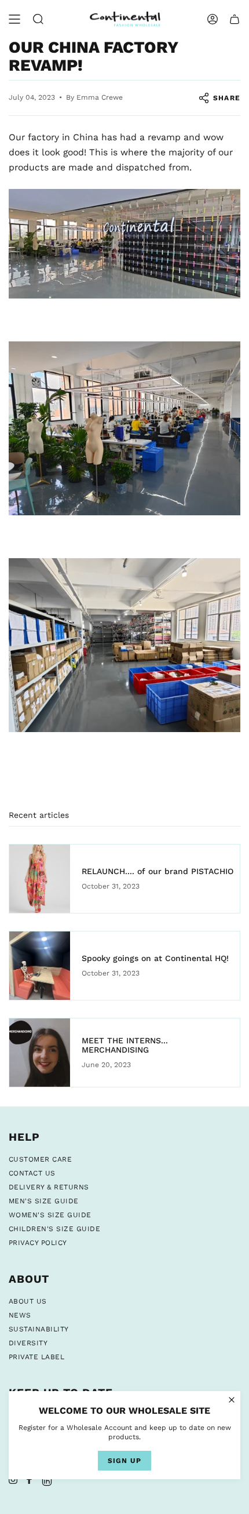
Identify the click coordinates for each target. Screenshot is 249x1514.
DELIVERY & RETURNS (49, 1187)
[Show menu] (14, 19)
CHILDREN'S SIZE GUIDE (54, 1229)
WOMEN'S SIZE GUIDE (50, 1215)
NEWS (20, 1315)
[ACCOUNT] (212, 19)
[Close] (231, 1400)
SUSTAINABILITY (39, 1329)
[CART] (234, 19)
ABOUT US (28, 1301)
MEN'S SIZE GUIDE (44, 1201)
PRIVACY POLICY (38, 1243)
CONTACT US (32, 1173)
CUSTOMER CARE (40, 1159)
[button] (38, 19)
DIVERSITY (28, 1343)
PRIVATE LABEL (36, 1357)
